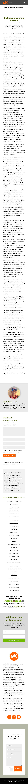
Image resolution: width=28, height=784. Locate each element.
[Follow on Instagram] (14, 717)
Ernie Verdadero (12, 27)
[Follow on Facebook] (9, 717)
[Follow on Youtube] (19, 717)
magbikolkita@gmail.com (9, 694)
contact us (16, 607)
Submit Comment (9, 455)
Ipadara (18, 768)
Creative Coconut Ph (18, 606)
